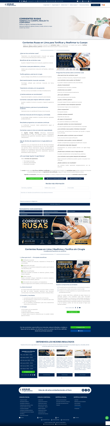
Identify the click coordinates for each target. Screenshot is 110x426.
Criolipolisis (47, 214)
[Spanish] (104, 4)
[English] (102, 4)
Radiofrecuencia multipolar (51, 211)
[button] (38, 362)
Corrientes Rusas (46, 374)
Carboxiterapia (23, 214)
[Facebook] (83, 390)
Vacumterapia (71, 211)
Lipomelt (22, 211)
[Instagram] (86, 390)
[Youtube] (88, 390)
